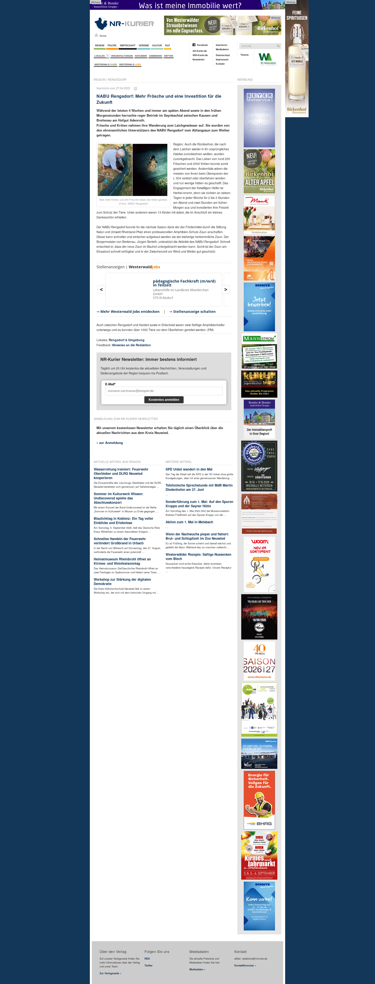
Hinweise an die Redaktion (131, 345)
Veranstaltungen (122, 55)
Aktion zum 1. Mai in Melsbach (189, 522)
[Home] (96, 35)
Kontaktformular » (245, 965)
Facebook (202, 45)
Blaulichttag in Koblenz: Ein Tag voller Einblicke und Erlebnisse (123, 520)
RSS (147, 958)
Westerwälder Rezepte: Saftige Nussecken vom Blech (198, 556)
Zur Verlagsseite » (110, 973)
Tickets (244, 54)
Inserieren (221, 45)
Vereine (144, 45)
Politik (112, 45)
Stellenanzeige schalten (194, 311)
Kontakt (220, 63)
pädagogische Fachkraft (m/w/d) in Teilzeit (184, 283)
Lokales (100, 55)
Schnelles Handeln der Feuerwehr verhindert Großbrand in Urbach (120, 540)
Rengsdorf (117, 79)
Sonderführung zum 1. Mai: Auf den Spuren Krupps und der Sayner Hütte (199, 503)
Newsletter (199, 59)
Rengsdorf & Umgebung (127, 340)
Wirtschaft (127, 45)
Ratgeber (141, 55)
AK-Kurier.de (200, 51)
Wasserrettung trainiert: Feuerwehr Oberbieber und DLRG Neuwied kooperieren (121, 473)
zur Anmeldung (111, 442)
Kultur (157, 45)
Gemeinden (155, 55)
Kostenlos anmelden (164, 399)
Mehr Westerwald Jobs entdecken (130, 311)
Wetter (168, 55)
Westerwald (105, 64)
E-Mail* (110, 384)
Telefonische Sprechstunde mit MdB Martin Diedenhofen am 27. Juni (199, 487)
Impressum (222, 59)
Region (100, 45)
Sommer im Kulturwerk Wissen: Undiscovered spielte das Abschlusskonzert (118, 498)
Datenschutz (223, 55)
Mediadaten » (197, 969)
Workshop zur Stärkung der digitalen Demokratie (122, 581)
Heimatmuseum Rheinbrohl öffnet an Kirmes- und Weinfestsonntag (122, 561)
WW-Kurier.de (200, 55)
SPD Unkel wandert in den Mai (189, 469)
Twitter (149, 965)
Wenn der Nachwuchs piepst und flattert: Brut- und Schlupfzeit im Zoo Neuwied (197, 536)
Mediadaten (222, 49)
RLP (168, 45)
